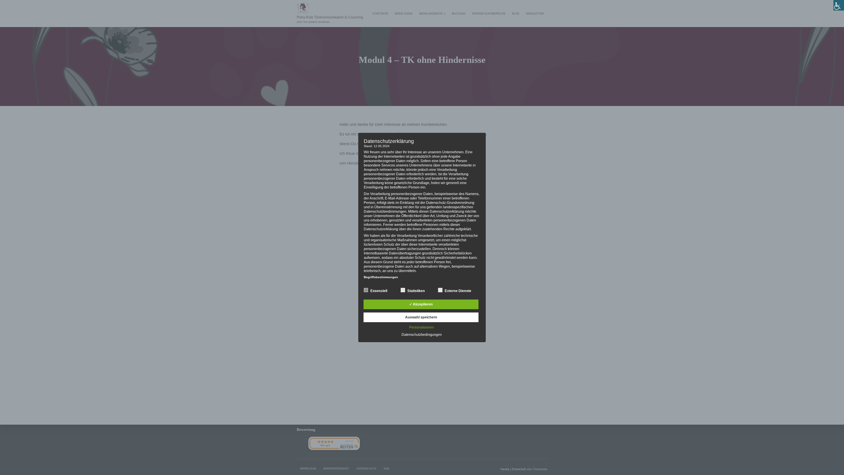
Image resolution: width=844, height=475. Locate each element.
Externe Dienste (458, 291)
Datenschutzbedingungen (422, 334)
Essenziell (378, 291)
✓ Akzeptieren (421, 304)
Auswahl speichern (421, 317)
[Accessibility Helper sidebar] (838, 5)
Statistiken (416, 291)
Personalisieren (421, 327)
